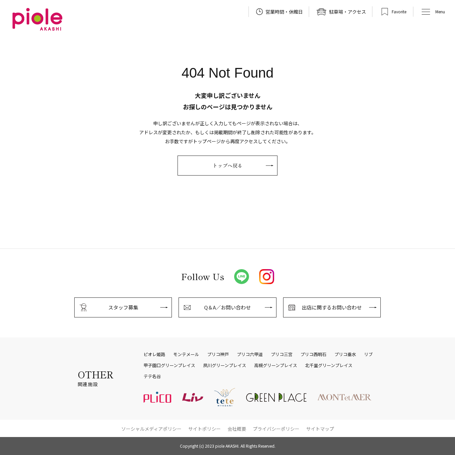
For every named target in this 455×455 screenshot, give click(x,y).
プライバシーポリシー (276, 428)
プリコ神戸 (218, 354)
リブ (368, 354)
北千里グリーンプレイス (328, 365)
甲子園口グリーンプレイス (169, 365)
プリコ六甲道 (250, 354)
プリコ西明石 (313, 354)
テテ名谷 (152, 376)
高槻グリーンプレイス (275, 365)
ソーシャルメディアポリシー (151, 428)
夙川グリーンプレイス (224, 365)
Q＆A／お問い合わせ (227, 307)
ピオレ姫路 (154, 354)
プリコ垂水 (345, 354)
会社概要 (237, 428)
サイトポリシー (204, 428)
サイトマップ (320, 428)
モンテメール (186, 354)
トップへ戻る (227, 165)
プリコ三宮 (281, 354)
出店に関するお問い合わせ (332, 307)
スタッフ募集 (123, 307)
